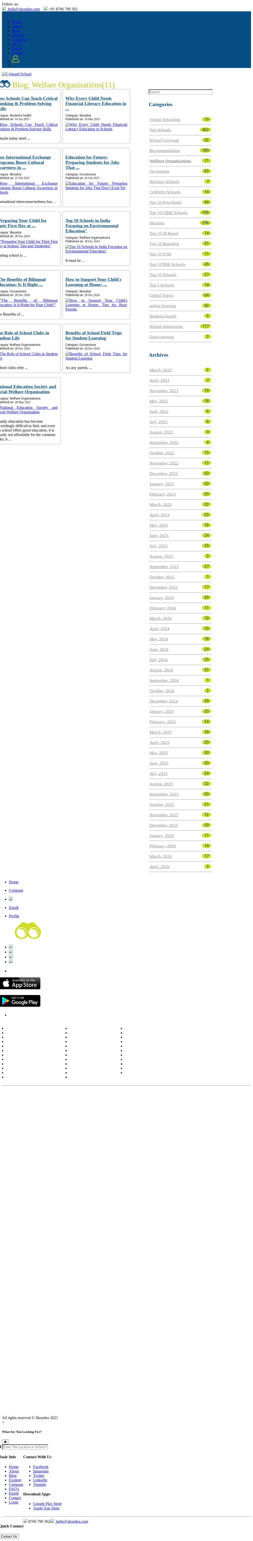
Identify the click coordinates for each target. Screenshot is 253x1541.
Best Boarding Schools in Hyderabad (195, 1212)
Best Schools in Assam (23, 1033)
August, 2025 (161, 784)
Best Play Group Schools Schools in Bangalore (105, 1266)
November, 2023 (163, 390)
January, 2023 (161, 484)
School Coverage (164, 140)
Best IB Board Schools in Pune (58, 1166)
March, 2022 (160, 370)
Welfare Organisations (170, 161)
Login (13, 1502)
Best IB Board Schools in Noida (105, 1189)
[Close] (5, 1441)
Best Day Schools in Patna (36, 1412)
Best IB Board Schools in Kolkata (137, 1159)
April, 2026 (159, 866)
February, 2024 (162, 608)
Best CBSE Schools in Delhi (23, 1105)
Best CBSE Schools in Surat (53, 1120)
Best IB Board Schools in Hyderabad (194, 1159)
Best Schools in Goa (140, 1033)
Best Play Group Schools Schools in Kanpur (135, 1297)
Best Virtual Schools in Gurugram (211, 1358)
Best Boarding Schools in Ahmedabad (170, 1220)
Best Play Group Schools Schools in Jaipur (66, 1297)
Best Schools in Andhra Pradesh (30, 1028)
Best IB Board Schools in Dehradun (204, 1174)
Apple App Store (46, 1508)
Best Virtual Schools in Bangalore (75, 1335)
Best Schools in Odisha (87, 1046)
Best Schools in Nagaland (89, 1042)
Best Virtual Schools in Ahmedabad (143, 1343)
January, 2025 (161, 711)
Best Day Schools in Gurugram (136, 1412)
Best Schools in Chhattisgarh (147, 1068)
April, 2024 (159, 628)
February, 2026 (162, 846)
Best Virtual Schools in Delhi (24, 1335)
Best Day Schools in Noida (184, 1412)
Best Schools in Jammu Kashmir (31, 1059)
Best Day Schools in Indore (208, 1396)
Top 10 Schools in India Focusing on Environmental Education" (91, 225)
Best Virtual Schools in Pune (39, 1343)
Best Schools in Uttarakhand (147, 1059)
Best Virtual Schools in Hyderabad (181, 1335)
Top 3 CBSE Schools (167, 264)
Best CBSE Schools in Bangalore (73, 1105)
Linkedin (40, 1480)
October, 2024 (161, 690)
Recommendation (164, 150)
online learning (162, 305)
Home (16, 22)
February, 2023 (162, 494)
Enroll (16, 48)
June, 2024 (159, 649)
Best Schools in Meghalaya (90, 1033)
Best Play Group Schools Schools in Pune (156, 1274)
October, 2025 (161, 804)
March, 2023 (160, 504)
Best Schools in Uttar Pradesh (92, 1073)
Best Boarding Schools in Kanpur (126, 1235)
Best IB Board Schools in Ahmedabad (169, 1166)
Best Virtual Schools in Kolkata (128, 1335)
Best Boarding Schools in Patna (179, 1235)
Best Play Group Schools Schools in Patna (204, 1297)
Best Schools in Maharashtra (28, 1077)
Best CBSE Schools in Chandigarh (152, 1128)
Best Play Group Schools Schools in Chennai (86, 1274)
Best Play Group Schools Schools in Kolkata (178, 1266)
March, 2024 (160, 618)
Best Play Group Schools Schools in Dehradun (168, 1289)
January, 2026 (161, 835)
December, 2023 (163, 587)
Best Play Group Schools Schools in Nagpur (95, 1289)
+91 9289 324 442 (27, 962)
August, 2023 (161, 556)
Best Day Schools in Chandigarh (85, 1412)
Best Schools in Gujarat (24, 1046)
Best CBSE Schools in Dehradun (151, 1120)
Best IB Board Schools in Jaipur (67, 1182)
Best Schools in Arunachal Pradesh (33, 1037)
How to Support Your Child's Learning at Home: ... (93, 282)
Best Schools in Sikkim (87, 1059)
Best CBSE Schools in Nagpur (100, 1120)
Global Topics (161, 295)
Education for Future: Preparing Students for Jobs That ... (92, 162)
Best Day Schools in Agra (227, 1412)
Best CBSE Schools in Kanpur (54, 1128)
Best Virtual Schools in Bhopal (206, 1350)
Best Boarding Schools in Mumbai (111, 1220)
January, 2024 (161, 597)
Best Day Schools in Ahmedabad (109, 1396)
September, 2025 (164, 794)
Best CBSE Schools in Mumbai (86, 1113)
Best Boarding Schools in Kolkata (138, 1212)
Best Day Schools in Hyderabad (167, 1389)
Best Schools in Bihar (22, 1042)
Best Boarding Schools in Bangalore (81, 1212)
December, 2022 (163, 473)
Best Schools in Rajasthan (89, 1055)
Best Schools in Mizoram (88, 1037)
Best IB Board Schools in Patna (173, 1182)
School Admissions (166, 326)
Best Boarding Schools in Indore (44, 1228)
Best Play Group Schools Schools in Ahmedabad (55, 1281)
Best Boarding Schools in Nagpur (148, 1228)
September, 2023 (164, 566)
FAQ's (17, 44)
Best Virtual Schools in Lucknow (198, 1343)
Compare (19, 39)
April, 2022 (159, 380)
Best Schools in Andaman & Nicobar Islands (159, 1055)
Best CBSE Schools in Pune (39, 1113)
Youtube (39, 1484)
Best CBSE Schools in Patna (102, 1128)
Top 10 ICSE (160, 254)
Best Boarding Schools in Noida (106, 1243)
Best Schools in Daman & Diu (148, 1046)
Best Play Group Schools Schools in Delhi (34, 1266)
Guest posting (161, 337)
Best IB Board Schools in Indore (44, 1174)
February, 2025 (162, 722)
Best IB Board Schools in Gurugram (50, 1189)
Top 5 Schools (161, 285)
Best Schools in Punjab (87, 1051)
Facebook (40, 1467)
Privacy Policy (20, 1015)
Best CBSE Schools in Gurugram (207, 1128)
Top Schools (160, 130)
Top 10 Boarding (164, 243)
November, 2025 (163, 815)
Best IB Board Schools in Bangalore (80, 1159)
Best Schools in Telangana (145, 1073)
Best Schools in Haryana (25, 1051)
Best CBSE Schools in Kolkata (124, 1105)
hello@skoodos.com (23, 9)
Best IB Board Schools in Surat (96, 1174)
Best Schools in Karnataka (26, 1064)
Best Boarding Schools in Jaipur (73, 1235)
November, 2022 (163, 463)
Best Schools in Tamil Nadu (90, 1064)
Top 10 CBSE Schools (168, 212)
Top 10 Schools (162, 274)
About (17, 26)
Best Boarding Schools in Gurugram (51, 1243)
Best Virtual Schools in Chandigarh (156, 1358)
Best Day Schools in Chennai (217, 1389)
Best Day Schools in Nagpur (51, 1404)
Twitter (38, 1476)
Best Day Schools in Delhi (22, 1389)
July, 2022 (158, 421)
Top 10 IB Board (163, 233)
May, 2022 (158, 401)
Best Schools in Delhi (141, 1028)
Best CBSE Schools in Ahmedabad (140, 1113)
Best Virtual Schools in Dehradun (154, 1350)
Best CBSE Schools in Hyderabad (177, 1105)
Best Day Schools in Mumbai (59, 1396)
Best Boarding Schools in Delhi (26, 1212)
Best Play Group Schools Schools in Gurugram (107, 1304)
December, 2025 (163, 825)
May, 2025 (158, 753)
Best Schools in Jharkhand (145, 1064)
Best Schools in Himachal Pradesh (32, 1055)
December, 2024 (163, 701)
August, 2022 (161, 432)
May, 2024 (158, 639)
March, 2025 (160, 732)
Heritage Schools (164, 181)
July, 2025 (158, 773)
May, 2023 (158, 525)
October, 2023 (161, 577)
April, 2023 (159, 515)
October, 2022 (161, 453)
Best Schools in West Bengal (91, 1077)
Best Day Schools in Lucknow (161, 1396)
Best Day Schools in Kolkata (118, 1389)
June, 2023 (159, 535)
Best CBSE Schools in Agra (62, 1136)
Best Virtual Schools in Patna (104, 1358)
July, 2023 (158, 546)
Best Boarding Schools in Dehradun (204, 1228)
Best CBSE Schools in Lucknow (194, 1113)
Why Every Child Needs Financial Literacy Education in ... (95, 103)
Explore (18, 35)
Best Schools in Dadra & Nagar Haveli (154, 1051)
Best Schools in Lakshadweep (148, 1042)
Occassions (159, 171)
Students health (162, 316)
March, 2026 (160, 856)
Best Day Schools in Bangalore (69, 1389)
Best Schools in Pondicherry (146, 1037)
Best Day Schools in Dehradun (100, 1404)
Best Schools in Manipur (88, 1028)
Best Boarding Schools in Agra (157, 1243)
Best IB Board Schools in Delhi (26, 1159)
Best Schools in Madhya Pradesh (31, 1073)
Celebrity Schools (165, 192)
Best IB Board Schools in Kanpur (121, 1182)
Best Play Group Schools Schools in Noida (179, 1304)
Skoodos (157, 223)
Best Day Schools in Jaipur (193, 1404)
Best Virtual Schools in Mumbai (88, 1343)
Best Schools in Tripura (87, 1068)
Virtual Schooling (164, 119)
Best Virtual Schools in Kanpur (55, 1358)
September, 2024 (164, 680)
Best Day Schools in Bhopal (147, 1404)
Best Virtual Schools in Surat (54, 1350)
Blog (16, 31)
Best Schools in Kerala (23, 1068)
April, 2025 (159, 742)
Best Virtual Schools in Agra (64, 1366)
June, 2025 (159, 763)
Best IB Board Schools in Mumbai (111, 1166)
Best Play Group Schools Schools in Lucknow (130, 1281)
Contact (18, 53)
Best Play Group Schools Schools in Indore (202, 1281)
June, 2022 (159, 411)
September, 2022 (164, 442)
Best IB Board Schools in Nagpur (148, 1174)
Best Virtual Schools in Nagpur (102, 1350)
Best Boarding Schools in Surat (96, 1228)
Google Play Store (47, 1504)
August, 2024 (161, 670)
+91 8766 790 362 (27, 957)
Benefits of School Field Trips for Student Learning (93, 335)
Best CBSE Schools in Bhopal (202, 1120)
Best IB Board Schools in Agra (156, 1189)
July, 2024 (158, 659)
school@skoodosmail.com (34, 952)
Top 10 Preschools (165, 202)
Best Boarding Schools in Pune (58, 1220)
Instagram (40, 1471)
